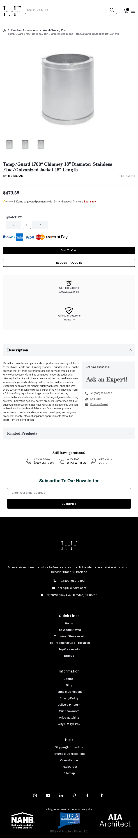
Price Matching (69, 717)
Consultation (69, 760)
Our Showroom (69, 711)
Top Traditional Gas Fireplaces (69, 642)
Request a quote (69, 263)
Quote (103, 462)
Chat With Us (76, 463)
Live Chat (95, 399)
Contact (69, 678)
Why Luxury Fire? (69, 724)
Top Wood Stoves (69, 629)
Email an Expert (99, 404)
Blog (69, 685)
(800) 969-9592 (44, 462)
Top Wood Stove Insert (69, 636)
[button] (69, 350)
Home (69, 623)
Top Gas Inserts (69, 649)
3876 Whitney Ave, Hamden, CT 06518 (71, 595)
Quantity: (14, 217)
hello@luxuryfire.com (72, 587)
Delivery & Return (69, 704)
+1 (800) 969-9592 (101, 393)
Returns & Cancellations (69, 753)
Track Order (69, 766)
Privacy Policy (69, 698)
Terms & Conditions (69, 691)
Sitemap (69, 773)
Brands (69, 655)
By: (13, 175)
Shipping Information (69, 747)
